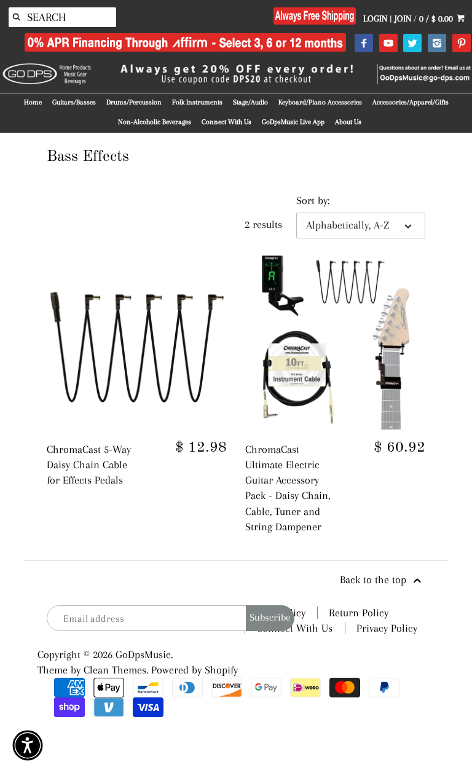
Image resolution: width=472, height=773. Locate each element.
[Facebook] (363, 44)
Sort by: (312, 200)
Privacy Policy (386, 628)
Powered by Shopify (194, 670)
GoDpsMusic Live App (293, 122)
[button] (27, 745)
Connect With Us (226, 122)
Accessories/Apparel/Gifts (410, 102)
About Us (348, 122)
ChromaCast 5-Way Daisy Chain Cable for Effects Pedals (89, 464)
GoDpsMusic (143, 654)
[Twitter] (412, 44)
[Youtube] (388, 44)
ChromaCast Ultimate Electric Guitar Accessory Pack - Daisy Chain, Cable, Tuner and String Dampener (287, 488)
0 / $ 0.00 (437, 18)
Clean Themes (115, 670)
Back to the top (374, 579)
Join (403, 18)
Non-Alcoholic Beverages (154, 122)
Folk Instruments (197, 102)
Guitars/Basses (74, 102)
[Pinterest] (461, 44)
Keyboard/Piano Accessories (320, 102)
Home (33, 102)
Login (375, 18)
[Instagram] (437, 44)
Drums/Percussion (134, 102)
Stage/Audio (250, 102)
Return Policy (358, 612)
